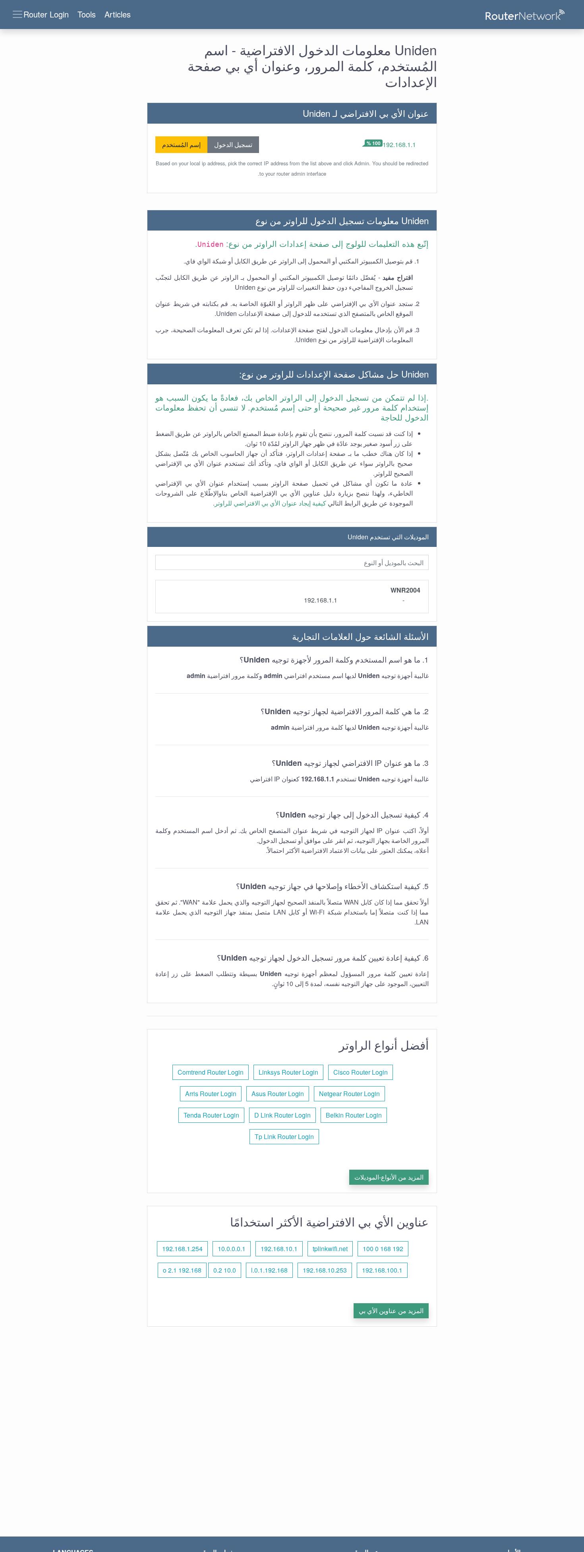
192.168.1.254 (182, 1248)
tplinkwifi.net (330, 1248)
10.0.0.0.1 (232, 1248)
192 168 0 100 (383, 1248)
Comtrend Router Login (211, 1072)
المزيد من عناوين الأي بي (391, 1310)
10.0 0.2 (224, 1270)
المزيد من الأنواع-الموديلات (388, 1177)
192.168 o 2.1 (182, 1270)
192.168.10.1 (279, 1248)
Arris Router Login (210, 1093)
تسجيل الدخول (233, 144)
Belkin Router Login (354, 1115)
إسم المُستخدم (181, 144)
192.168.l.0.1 (269, 1270)
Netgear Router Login (349, 1093)
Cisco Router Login (360, 1072)
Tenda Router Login (211, 1115)
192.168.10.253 (325, 1270)
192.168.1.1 (399, 144)
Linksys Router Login (288, 1072)
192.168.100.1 (382, 1270)
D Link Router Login (282, 1115)
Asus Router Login (277, 1093)
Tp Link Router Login (284, 1136)
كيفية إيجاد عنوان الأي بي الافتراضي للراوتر (270, 503)
